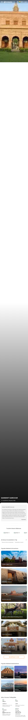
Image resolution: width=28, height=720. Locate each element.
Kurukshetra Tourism (19, 542)
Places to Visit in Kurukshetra (7, 542)
